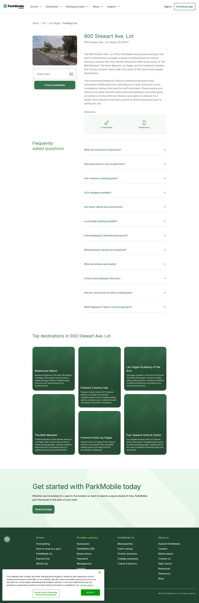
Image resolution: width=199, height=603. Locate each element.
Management (84, 563)
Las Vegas (54, 23)
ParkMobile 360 (86, 548)
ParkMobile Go (44, 553)
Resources (164, 568)
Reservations (84, 553)
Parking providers (75, 6)
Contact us (164, 558)
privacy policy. (86, 585)
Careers (162, 548)
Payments (82, 558)
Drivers (34, 6)
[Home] (13, 6)
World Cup (42, 563)
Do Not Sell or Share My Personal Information (46, 593)
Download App (43, 509)
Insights (81, 568)
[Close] (99, 572)
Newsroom (164, 573)
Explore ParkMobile (169, 543)
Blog (160, 578)
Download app (184, 6)
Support (111, 6)
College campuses (128, 558)
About (96, 6)
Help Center (165, 563)
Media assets (165, 553)
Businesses (52, 6)
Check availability (55, 85)
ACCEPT (90, 592)
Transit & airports (127, 563)
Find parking (43, 543)
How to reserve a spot (48, 548)
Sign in (167, 6)
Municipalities (125, 543)
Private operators (127, 553)
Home (35, 23)
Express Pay (43, 558)
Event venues (125, 548)
